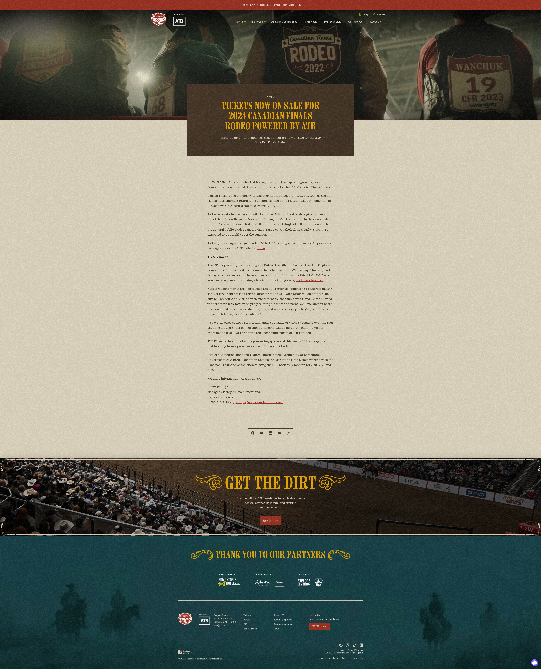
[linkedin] (270, 432)
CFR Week (311, 21)
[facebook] (252, 432)
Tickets (238, 21)
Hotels (246, 620)
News (276, 629)
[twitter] (261, 432)
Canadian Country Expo (284, 21)
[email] (279, 432)
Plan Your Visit (332, 21)
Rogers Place (250, 629)
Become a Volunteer (283, 624)
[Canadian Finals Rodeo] (168, 19)
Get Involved (355, 21)
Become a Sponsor (282, 620)
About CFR (376, 21)
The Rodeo (256, 21)
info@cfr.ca (219, 625)
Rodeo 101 (278, 615)
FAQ (245, 624)
